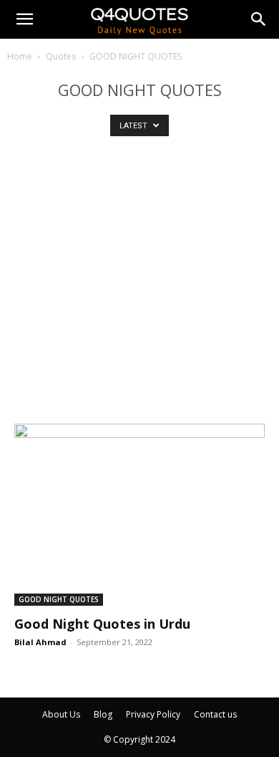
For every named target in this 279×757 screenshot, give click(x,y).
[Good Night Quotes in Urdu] (139, 515)
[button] (24, 19)
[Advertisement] (139, 289)
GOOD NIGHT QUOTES (59, 599)
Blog (103, 714)
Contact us (215, 714)
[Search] (259, 19)
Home (19, 56)
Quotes (61, 56)
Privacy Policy (153, 714)
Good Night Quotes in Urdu (102, 623)
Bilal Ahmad (40, 642)
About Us (61, 714)
